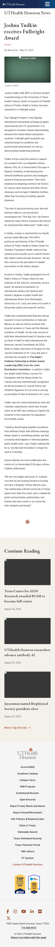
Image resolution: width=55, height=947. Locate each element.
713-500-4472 (28, 927)
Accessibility (28, 767)
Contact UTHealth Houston (27, 864)
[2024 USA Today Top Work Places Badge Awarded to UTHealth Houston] (35, 884)
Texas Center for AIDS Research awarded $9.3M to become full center (24, 596)
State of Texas (27, 825)
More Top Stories (15, 727)
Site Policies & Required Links (27, 819)
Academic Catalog (27, 773)
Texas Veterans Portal (27, 845)
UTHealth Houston (27, 12)
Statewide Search (27, 832)
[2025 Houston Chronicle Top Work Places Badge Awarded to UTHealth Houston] (21, 884)
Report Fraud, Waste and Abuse (27, 806)
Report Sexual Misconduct (27, 812)
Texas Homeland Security (27, 838)
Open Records (27, 799)
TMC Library (27, 851)
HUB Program (27, 786)
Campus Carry (27, 780)
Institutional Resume (27, 793)
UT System (27, 858)
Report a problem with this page (28, 937)
